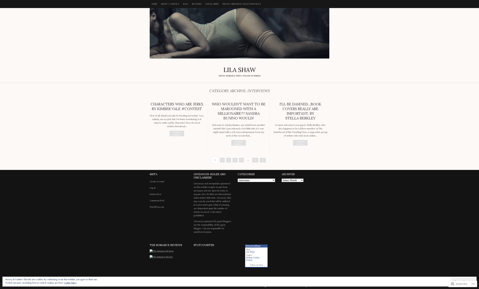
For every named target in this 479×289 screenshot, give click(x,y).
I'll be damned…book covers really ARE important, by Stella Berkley (300, 111)
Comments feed (157, 200)
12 (255, 160)
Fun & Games (212, 4)
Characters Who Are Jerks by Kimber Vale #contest (177, 106)
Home (154, 4)
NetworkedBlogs (253, 246)
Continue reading (177, 133)
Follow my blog (256, 265)
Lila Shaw (250, 252)
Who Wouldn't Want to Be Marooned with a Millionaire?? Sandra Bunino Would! (239, 111)
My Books (197, 4)
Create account (157, 181)
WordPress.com (157, 207)
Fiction (256, 257)
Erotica (249, 260)
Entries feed (155, 194)
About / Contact (170, 4)
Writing (249, 257)
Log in (153, 188)
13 (263, 160)
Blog (185, 4)
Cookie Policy (70, 283)
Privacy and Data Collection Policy (241, 4)
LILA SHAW (239, 33)
